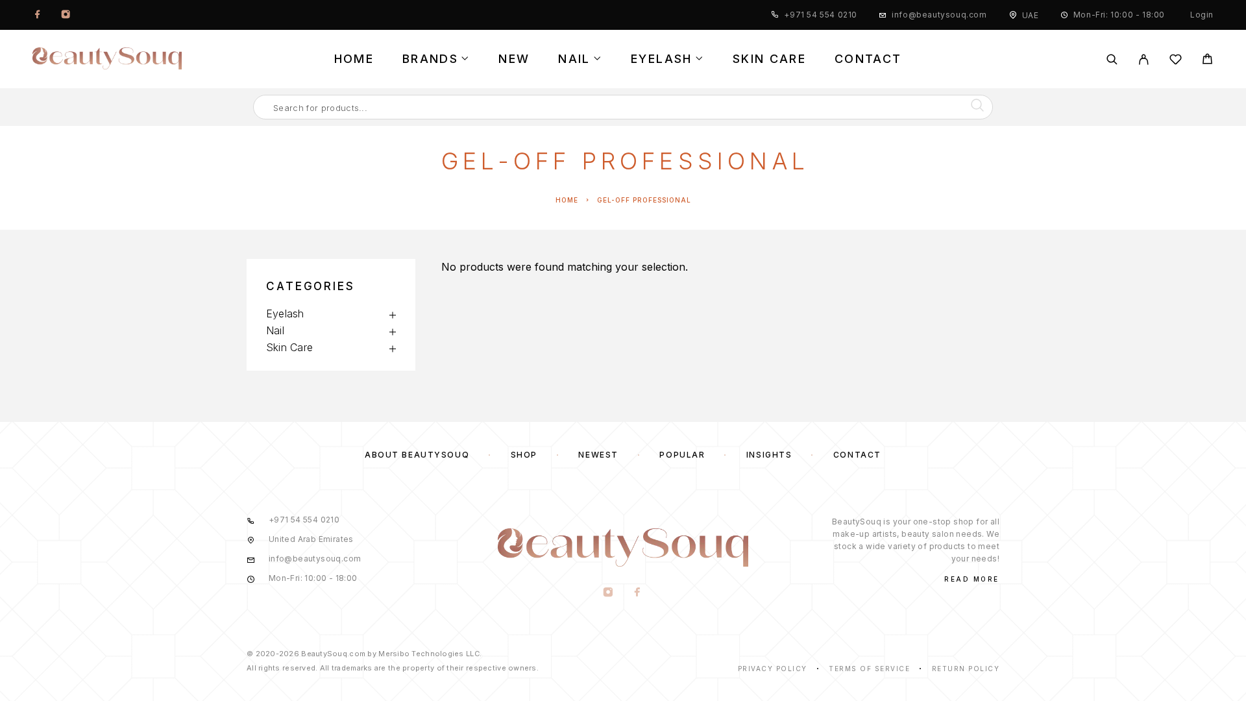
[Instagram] (65, 14)
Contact (868, 59)
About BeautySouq (417, 455)
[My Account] (1144, 59)
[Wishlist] (1175, 61)
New (514, 59)
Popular (682, 455)
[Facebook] (37, 14)
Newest (598, 455)
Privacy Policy (772, 668)
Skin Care (769, 59)
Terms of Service (869, 668)
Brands (430, 59)
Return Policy (966, 668)
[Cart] (1207, 60)
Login (1202, 14)
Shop (524, 455)
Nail (574, 59)
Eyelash (661, 59)
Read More (971, 579)
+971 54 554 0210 (820, 14)
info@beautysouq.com (939, 14)
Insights (769, 455)
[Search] (1112, 59)
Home (354, 59)
